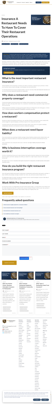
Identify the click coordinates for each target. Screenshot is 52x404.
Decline (45, 399)
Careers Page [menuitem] (44, 335)
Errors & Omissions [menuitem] (21, 346)
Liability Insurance (14, 44)
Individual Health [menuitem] (29, 327)
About (31, 2)
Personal (23, 2)
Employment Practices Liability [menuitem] (21, 342)
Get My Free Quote (9, 72)
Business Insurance (5, 44)
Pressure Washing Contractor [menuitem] (37, 381)
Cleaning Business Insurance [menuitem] (37, 338)
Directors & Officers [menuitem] (21, 332)
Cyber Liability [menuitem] (21, 330)
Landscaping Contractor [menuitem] (37, 374)
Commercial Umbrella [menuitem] (21, 327)
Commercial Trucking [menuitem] (37, 342)
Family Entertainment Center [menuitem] (37, 356)
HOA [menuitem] (36, 368)
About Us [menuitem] (45, 330)
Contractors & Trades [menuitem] (37, 351)
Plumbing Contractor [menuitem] (37, 377)
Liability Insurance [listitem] (6, 309)
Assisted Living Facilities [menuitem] (36, 325)
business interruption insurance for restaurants (24, 160)
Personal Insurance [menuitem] (29, 320)
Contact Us (39, 2)
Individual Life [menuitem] (29, 331)
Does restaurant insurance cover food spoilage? (13, 207)
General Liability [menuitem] (20, 352)
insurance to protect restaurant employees (24, 125)
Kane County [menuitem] (45, 325)
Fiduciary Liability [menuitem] (20, 349)
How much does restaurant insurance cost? (12, 210)
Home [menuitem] (28, 325)
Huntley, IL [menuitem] (45, 323)
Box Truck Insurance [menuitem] (37, 331)
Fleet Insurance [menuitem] (37, 360)
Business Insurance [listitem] (7, 307)
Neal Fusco (5, 41)
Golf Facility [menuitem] (37, 363)
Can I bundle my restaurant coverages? (11, 213)
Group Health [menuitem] (21, 355)
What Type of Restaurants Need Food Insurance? (42, 285)
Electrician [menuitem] (37, 353)
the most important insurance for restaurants (17, 91)
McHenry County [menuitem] (44, 327)
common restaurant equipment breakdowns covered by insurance (20, 109)
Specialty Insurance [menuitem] (37, 320)
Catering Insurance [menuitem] (37, 334)
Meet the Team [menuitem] (44, 343)
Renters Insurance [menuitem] (29, 341)
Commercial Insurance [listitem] (7, 310)
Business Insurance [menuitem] (21, 320)
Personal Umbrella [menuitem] (28, 334)
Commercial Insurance (24, 44)
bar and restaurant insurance (41, 89)
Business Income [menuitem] (20, 324)
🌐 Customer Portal (6, 332)
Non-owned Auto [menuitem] (21, 357)
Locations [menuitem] (45, 320)
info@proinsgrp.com (8, 331)
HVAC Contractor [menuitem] (37, 370)
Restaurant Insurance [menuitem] (37, 385)
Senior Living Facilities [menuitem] (37, 389)
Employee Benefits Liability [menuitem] (20, 337)
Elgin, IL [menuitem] (44, 321)
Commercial (19, 2)
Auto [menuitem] (28, 323)
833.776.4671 (6, 329)
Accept (37, 399)
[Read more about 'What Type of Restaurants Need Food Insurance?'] (42, 276)
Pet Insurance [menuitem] (29, 337)
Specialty (27, 2)
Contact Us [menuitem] (45, 337)
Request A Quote (45, 2)
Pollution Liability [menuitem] (20, 360)
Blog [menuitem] (44, 332)
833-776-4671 (15, 196)
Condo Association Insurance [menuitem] (37, 347)
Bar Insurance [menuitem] (37, 328)
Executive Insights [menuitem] (44, 340)
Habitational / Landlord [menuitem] (37, 365)
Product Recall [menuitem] (21, 363)
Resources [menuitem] (45, 345)
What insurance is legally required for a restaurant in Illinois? (15, 204)
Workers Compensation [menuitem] (21, 365)
